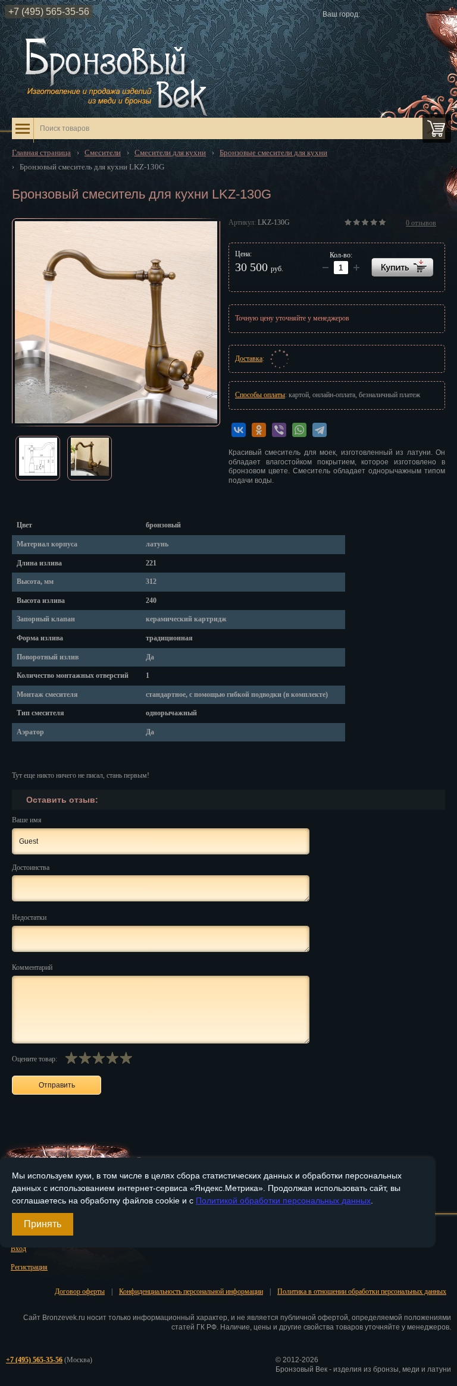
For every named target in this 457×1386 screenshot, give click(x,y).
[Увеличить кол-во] (325, 267)
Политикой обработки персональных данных (283, 1200)
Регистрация (29, 1267)
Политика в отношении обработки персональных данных (361, 1291)
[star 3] (98, 1058)
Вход (18, 1248)
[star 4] (112, 1058)
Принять (42, 1224)
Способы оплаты (260, 395)
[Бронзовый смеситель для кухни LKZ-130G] (116, 322)
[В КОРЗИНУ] (402, 267)
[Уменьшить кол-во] (356, 267)
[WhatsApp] (299, 430)
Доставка (248, 358)
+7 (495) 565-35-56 (48, 12)
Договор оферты (80, 1291)
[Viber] (279, 430)
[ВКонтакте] (238, 430)
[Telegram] (319, 430)
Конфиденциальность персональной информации (191, 1291)
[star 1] (71, 1058)
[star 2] (85, 1058)
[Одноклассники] (259, 430)
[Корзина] (436, 128)
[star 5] (126, 1058)
